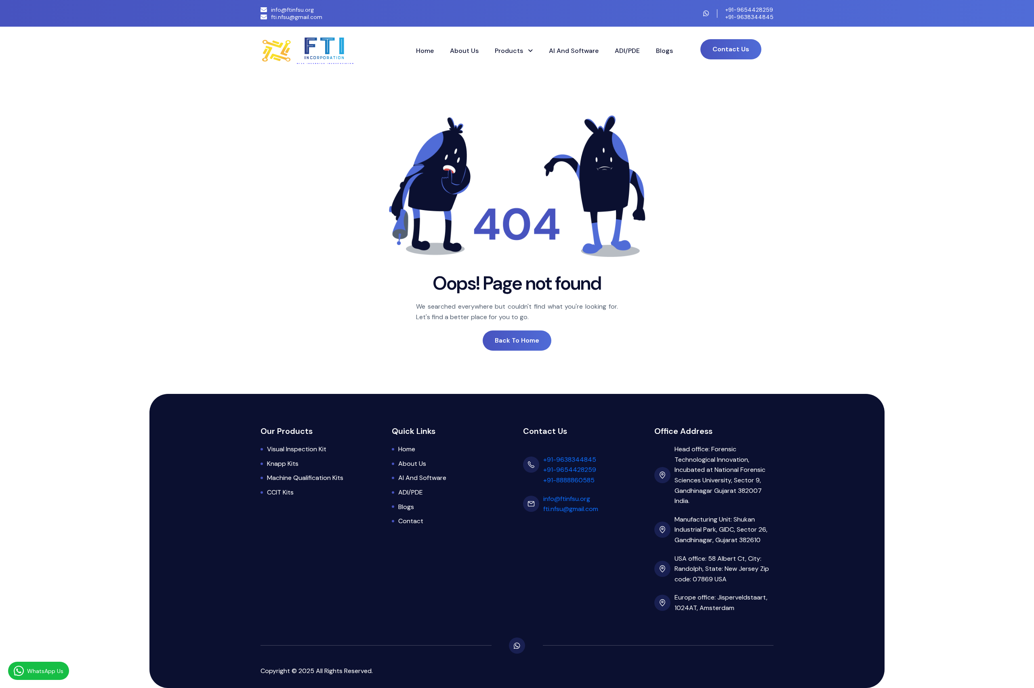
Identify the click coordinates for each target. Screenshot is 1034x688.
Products (510, 50)
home (406, 449)
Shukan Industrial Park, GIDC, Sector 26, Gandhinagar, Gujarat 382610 (721, 529)
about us (412, 463)
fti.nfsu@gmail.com (296, 17)
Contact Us (730, 49)
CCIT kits (280, 492)
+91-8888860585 (569, 480)
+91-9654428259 (749, 9)
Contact (410, 521)
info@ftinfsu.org (292, 9)
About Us (464, 50)
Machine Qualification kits (305, 477)
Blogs (664, 50)
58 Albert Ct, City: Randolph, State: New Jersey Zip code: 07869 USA (722, 568)
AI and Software (574, 50)
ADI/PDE (627, 50)
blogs (406, 507)
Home (425, 50)
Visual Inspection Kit (296, 449)
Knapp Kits (282, 463)
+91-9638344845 (749, 17)
